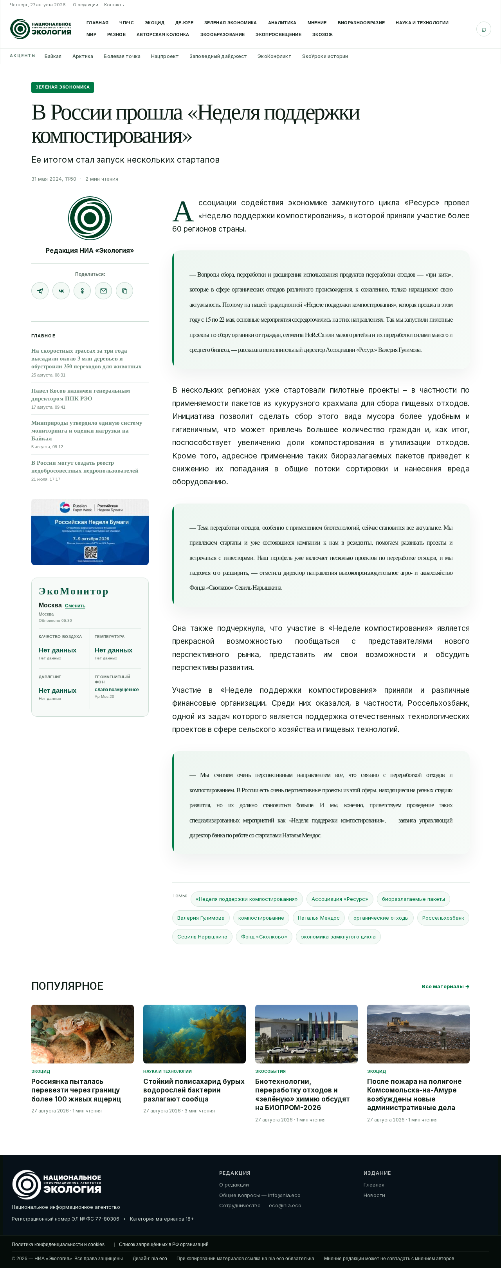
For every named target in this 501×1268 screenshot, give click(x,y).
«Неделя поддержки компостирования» (247, 899)
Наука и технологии (422, 22)
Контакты (114, 4)
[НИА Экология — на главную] (41, 29)
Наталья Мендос (319, 918)
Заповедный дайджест (218, 56)
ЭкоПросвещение (278, 34)
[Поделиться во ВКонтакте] (61, 290)
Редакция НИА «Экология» (90, 250)
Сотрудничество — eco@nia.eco (260, 1205)
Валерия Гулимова (201, 918)
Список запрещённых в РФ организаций (164, 1244)
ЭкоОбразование (222, 34)
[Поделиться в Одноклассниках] (82, 290)
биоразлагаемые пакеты (413, 899)
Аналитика (282, 22)
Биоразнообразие (361, 22)
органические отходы (381, 918)
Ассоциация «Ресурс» (340, 899)
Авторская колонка (163, 34)
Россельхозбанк (443, 918)
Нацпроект (165, 56)
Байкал (53, 56)
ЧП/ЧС (126, 22)
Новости (374, 1195)
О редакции (85, 4)
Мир (91, 34)
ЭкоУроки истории (325, 56)
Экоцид (154, 22)
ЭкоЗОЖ (322, 34)
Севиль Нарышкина (202, 936)
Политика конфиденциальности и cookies (58, 1244)
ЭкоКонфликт (274, 56)
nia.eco (159, 1258)
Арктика (83, 56)
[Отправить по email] (103, 290)
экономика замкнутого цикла (338, 936)
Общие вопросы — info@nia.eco (260, 1195)
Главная (97, 22)
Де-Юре (184, 22)
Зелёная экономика (63, 87)
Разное (116, 34)
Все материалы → (446, 986)
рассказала (250, 349)
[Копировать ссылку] (124, 290)
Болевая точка (122, 56)
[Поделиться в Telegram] (40, 290)
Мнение (317, 22)
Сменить (75, 606)
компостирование (261, 918)
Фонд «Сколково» (264, 936)
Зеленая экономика (230, 22)
